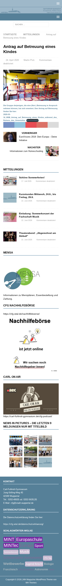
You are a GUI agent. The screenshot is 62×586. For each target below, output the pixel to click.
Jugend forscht (34, 564)
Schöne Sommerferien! (32, 177)
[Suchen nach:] (31, 24)
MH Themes (31, 583)
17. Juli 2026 (26, 181)
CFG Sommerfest (26, 569)
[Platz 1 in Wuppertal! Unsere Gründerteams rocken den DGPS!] (15, 462)
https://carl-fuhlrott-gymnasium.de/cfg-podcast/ (27, 416)
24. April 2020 (12, 60)
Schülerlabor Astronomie (22, 557)
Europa (26, 545)
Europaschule (29, 539)
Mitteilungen (13, 169)
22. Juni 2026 (26, 201)
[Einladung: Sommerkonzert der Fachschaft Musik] (10, 217)
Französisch (10, 569)
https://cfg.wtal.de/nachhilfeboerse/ (21, 314)
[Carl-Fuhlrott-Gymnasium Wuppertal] (31, 11)
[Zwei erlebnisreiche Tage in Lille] (30, 451)
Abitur (51, 569)
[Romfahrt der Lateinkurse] (45, 440)
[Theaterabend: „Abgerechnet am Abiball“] (10, 236)
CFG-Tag (47, 558)
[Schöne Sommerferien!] (10, 181)
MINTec (11, 545)
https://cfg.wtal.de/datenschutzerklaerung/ (23, 524)
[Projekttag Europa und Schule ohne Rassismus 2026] (30, 462)
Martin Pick (29, 60)
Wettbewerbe (13, 564)
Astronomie (41, 569)
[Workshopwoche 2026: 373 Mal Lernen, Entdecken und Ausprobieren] (15, 451)
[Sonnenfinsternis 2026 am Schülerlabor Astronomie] (15, 440)
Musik (24, 551)
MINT (9, 539)
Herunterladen (32, 120)
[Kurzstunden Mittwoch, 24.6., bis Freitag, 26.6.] (10, 198)
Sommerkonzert (11, 552)
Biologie (49, 564)
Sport (39, 545)
